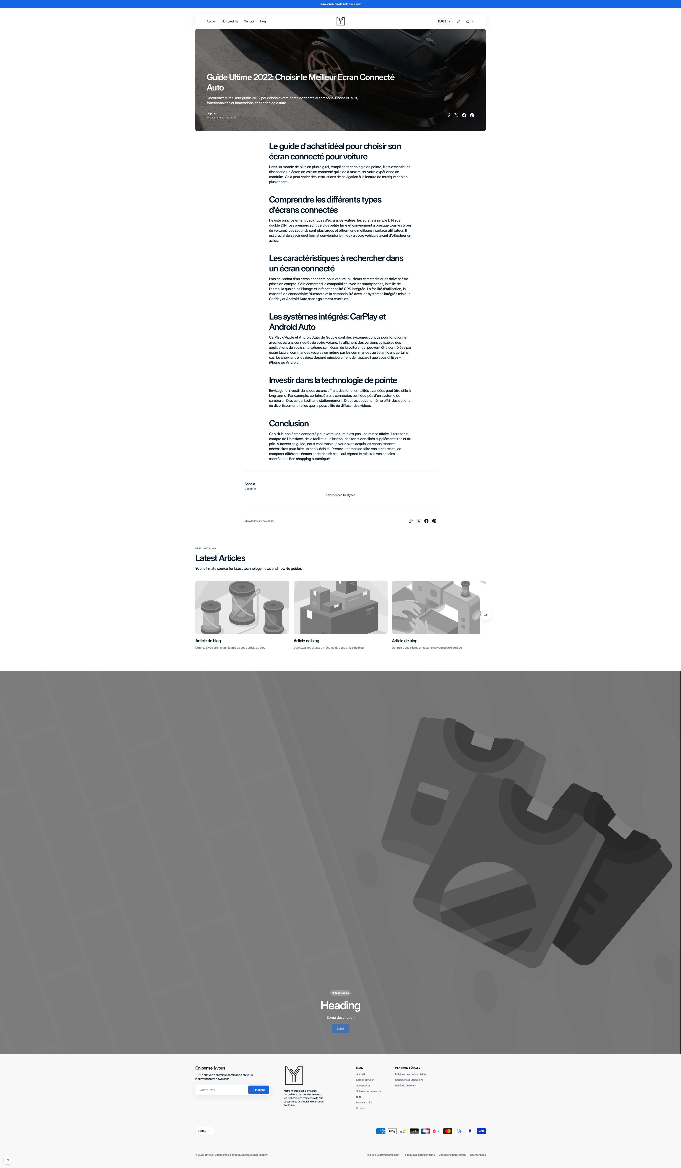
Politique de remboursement (382, 1154)
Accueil (360, 1074)
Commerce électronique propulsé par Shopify (241, 1154)
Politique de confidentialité (410, 1074)
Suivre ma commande (368, 1091)
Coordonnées (478, 1154)
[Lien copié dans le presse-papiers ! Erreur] (448, 115)
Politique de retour (405, 1085)
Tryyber (209, 1154)
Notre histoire (364, 1102)
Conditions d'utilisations (409, 1079)
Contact (360, 1108)
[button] (459, 21)
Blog (358, 1096)
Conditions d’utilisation (452, 1154)
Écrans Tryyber (365, 1079)
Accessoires (363, 1085)
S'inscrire (259, 1090)
